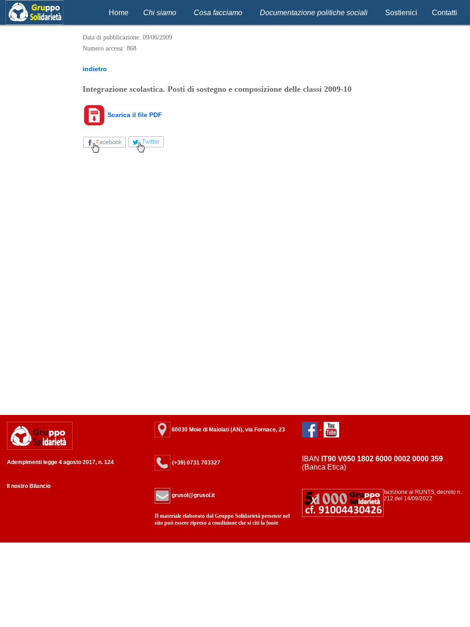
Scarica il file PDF (134, 114)
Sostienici (401, 13)
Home (119, 13)
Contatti (444, 13)
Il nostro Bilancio (28, 486)
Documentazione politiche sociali (314, 13)
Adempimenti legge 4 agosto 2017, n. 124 (60, 462)
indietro (95, 69)
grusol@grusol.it (192, 495)
